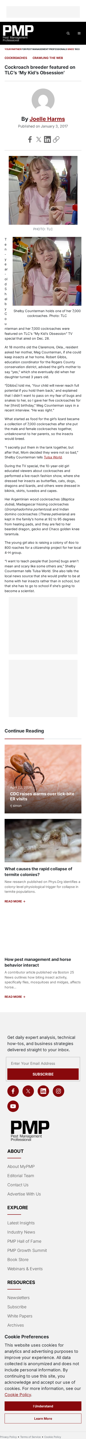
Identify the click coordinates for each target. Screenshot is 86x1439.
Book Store (17, 1259)
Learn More (43, 1418)
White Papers (19, 1316)
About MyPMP (21, 1166)
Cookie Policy (18, 1394)
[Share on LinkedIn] (47, 139)
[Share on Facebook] (30, 139)
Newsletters (18, 1297)
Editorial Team (20, 1175)
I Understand (43, 1406)
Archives (15, 1325)
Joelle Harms (47, 119)
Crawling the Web (48, 58)
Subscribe (43, 1074)
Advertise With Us (24, 1194)
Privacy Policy (8, 1437)
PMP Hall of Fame (24, 1241)
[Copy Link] (56, 139)
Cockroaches (16, 58)
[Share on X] (38, 139)
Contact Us (17, 1184)
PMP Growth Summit (27, 1250)
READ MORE (14, 901)
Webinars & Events (25, 1268)
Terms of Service (30, 1437)
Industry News (21, 1232)
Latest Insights (21, 1222)
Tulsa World (53, 457)
